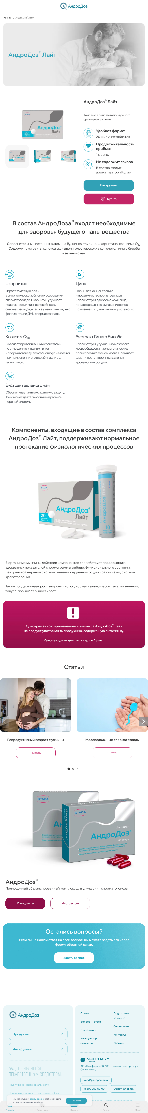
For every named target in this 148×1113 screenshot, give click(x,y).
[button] (143, 721)
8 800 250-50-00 (94, 1088)
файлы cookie (36, 1098)
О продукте (25, 903)
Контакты (120, 1034)
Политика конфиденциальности (29, 1084)
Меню (138, 1110)
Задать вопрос (74, 957)
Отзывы (119, 1043)
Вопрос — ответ (90, 1021)
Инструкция (108, 185)
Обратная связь (124, 1088)
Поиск (106, 1110)
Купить (111, 199)
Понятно (76, 1100)
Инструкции (88, 1030)
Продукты (42, 1110)
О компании (121, 1026)
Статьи (84, 1013)
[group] (35, 720)
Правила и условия (21, 1093)
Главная (10, 1110)
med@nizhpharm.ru (96, 1080)
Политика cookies (47, 1093)
